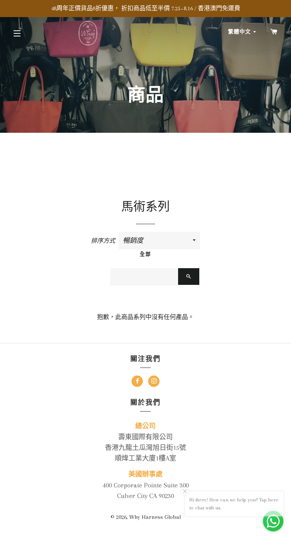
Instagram (153, 382)
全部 (145, 254)
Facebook (137, 382)
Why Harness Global (155, 517)
